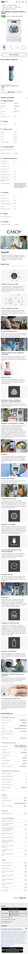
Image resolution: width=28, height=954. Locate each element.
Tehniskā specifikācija (7, 97)
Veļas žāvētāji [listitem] (17, 7)
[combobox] (26, 928)
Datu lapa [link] (8, 16)
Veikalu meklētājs (15, 911)
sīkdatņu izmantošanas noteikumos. (8, 944)
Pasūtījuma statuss (14, 908)
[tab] (14, 162)
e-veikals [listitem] (4, 5)
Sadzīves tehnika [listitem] (12, 5)
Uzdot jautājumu (15, 914)
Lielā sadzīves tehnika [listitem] (7, 7)
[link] (3, 16)
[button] (14, 242)
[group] (14, 31)
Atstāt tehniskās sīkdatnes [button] (12, 951)
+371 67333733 (8, 917)
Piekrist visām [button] (12, 948)
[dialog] (14, 940)
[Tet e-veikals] (4, 2)
